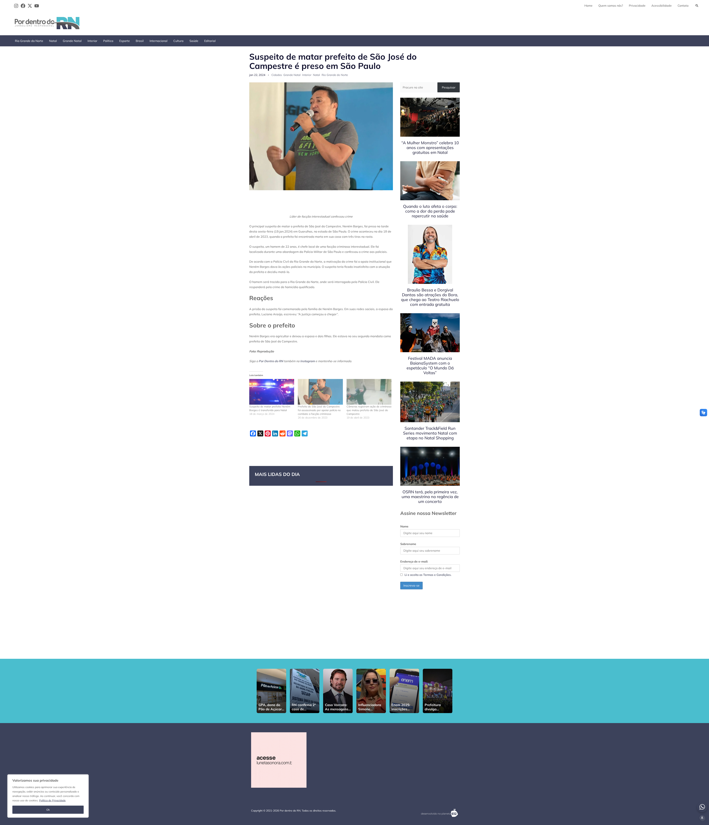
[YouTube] (36, 6)
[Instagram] (16, 6)
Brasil (140, 41)
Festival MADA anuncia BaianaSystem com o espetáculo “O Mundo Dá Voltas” (430, 365)
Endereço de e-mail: (414, 561)
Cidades (276, 75)
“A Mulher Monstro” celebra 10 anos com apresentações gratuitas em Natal (430, 147)
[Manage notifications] (702, 818)
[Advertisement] (633, 22)
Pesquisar (448, 87)
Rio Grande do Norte (29, 41)
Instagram (307, 361)
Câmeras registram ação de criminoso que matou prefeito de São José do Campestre (369, 410)
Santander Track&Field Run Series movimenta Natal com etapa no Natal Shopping (430, 433)
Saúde (193, 41)
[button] (697, 5)
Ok (48, 809)
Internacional (158, 41)
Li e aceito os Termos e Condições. (428, 575)
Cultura (178, 41)
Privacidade (637, 5)
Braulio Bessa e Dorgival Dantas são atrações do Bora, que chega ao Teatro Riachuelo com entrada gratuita (430, 297)
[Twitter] (30, 6)
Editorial (210, 41)
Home (588, 5)
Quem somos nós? (610, 5)
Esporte (124, 41)
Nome (404, 526)
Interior (92, 41)
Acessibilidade (661, 5)
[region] (48, 796)
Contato (683, 5)
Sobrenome (408, 544)
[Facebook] (23, 6)
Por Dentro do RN (271, 361)
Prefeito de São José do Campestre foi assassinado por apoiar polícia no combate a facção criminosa (319, 410)
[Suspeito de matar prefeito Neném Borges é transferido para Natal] (271, 392)
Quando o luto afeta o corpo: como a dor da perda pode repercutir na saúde (430, 211)
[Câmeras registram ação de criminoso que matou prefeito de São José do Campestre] (369, 392)
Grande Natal (72, 41)
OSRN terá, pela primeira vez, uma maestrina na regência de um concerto (430, 496)
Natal (53, 41)
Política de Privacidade (52, 800)
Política (108, 41)
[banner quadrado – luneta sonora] (278, 759)
